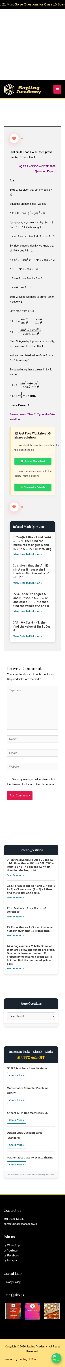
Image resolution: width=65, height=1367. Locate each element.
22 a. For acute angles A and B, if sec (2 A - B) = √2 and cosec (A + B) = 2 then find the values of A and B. (31, 889)
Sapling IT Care (27, 1359)
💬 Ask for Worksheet (33, 461)
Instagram (13, 1260)
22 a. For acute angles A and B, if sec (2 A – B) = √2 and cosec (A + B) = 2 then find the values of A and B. (31, 599)
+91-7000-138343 (14, 1219)
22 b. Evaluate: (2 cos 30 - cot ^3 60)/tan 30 (26, 909)
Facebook (13, 1255)
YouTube (12, 1250)
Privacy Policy (12, 1282)
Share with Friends (34, 487)
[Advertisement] (32, 42)
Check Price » (16, 1075)
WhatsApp (13, 1245)
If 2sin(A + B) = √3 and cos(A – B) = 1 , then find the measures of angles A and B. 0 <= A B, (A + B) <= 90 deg (32, 543)
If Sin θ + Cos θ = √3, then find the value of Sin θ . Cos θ (31, 626)
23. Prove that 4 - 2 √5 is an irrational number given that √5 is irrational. (30, 928)
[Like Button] (14, 138)
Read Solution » (15, 875)
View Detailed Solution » (27, 554)
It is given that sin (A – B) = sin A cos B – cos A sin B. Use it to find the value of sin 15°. (31, 571)
